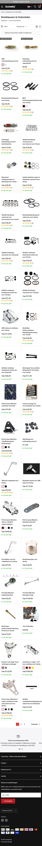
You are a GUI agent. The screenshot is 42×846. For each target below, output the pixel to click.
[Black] (24, 106)
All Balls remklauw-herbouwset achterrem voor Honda (30, 255)
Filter (5, 26)
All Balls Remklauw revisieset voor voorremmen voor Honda (31, 142)
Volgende (34, 724)
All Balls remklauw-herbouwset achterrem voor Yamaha (9, 293)
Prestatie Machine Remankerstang (29, 594)
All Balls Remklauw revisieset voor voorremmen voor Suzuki (10, 217)
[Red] (30, 668)
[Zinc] (3, 65)
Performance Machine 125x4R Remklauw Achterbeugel (9, 441)
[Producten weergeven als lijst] (40, 26)
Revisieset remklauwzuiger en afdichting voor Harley (9, 179)
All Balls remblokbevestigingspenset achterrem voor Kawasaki (31, 701)
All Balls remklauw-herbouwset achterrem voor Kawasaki (9, 370)
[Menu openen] (2, 7)
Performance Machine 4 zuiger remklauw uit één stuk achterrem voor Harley (10, 702)
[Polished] (9, 447)
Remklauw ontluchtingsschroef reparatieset (29, 61)
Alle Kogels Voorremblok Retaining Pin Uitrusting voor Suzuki (31, 370)
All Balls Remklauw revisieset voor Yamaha (30, 291)
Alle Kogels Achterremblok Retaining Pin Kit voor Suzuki (10, 628)
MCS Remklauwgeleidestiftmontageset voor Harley (31, 100)
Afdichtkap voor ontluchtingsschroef (29, 440)
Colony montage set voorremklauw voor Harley (31, 405)
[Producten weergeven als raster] (37, 26)
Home (3, 12)
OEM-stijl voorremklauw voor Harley (10, 329)
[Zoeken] (35, 7)
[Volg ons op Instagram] (6, 820)
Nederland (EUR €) (7, 810)
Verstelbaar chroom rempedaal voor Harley (9, 560)
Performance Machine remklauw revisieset (9, 405)
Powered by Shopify (6, 842)
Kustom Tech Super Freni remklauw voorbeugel (10, 663)
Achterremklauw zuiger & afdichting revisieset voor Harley (31, 179)
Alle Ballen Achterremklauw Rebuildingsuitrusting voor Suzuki (30, 331)
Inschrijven (8, 801)
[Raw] (3, 668)
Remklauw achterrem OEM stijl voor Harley (31, 482)
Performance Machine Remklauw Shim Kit (30, 521)
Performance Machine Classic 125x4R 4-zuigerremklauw (9, 522)
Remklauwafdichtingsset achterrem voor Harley (31, 216)
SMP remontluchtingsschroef (10, 60)
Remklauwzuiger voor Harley (30, 560)
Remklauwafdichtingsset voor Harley (10, 99)
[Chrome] (6, 65)
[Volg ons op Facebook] (2, 820)
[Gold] (33, 668)
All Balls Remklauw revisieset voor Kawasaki (10, 254)
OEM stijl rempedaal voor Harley (10, 482)
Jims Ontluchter (28, 626)
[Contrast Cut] (3, 528)
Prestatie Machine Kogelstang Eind (8, 594)
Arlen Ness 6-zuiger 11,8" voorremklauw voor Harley (31, 663)
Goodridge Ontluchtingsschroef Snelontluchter (8, 142)
